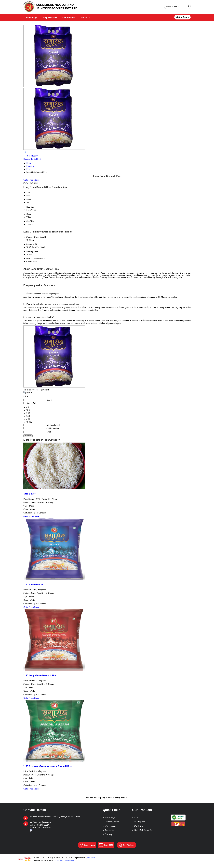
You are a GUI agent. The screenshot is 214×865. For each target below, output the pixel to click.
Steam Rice (29, 493)
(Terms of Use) (90, 858)
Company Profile (49, 17)
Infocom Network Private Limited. (64, 860)
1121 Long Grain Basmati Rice (39, 675)
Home (28, 163)
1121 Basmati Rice (33, 584)
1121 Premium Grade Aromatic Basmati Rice (47, 766)
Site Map (108, 834)
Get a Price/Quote (31, 179)
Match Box (138, 826)
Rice (28, 169)
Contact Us (85, 17)
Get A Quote (182, 17)
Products (30, 166)
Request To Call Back (32, 159)
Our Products (68, 17)
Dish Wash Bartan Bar (143, 830)
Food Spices (139, 821)
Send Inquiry (32, 155)
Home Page (31, 17)
